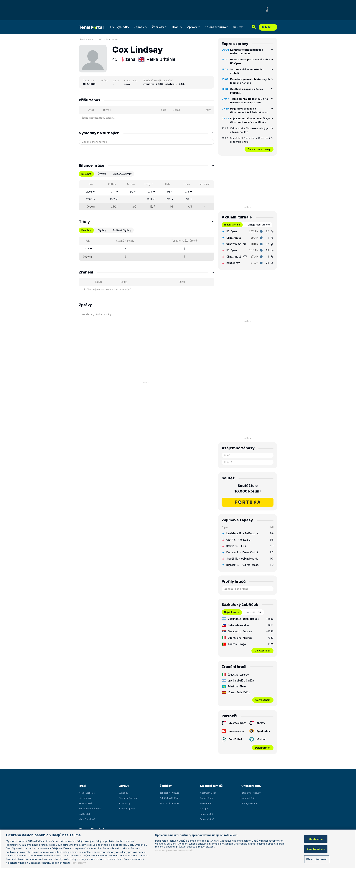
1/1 (187, 199)
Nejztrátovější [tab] (253, 612)
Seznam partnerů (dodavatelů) (174, 850)
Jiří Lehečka (85, 798)
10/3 (149, 199)
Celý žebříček (262, 650)
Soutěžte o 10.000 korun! (248, 488)
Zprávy (192, 27)
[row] (146, 191)
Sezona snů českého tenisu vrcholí (247, 71)
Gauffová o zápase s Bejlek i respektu (247, 90)
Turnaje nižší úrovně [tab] (258, 224)
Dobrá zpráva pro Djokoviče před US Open (250, 61)
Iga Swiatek (84, 814)
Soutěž (238, 27)
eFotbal (261, 739)
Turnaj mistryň (207, 819)
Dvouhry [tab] (86, 230)
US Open (204, 808)
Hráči (175, 27)
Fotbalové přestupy (250, 793)
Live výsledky (237, 722)
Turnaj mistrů (206, 814)
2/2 (131, 191)
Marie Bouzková (87, 819)
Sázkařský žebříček (169, 803)
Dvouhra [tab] (86, 173)
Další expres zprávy (259, 149)
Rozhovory (124, 803)
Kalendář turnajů (216, 27)
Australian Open (208, 793)
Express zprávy (127, 808)
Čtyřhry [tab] (102, 230)
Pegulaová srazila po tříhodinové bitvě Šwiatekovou (249, 110)
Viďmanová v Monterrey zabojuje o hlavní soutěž (249, 130)
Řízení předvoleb (316, 859)
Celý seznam (262, 699)
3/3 (187, 191)
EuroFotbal (235, 739)
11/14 (112, 191)
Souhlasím (316, 838)
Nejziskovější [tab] (231, 612)
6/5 (168, 191)
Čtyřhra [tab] (102, 173)
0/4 (150, 191)
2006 (89, 191)
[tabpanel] (146, 195)
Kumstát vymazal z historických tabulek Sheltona (250, 81)
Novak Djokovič (87, 793)
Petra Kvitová (85, 803)
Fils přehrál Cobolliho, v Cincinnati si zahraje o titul (250, 140)
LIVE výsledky (119, 27)
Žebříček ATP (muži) (169, 793)
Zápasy (139, 27)
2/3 (168, 199)
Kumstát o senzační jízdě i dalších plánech (246, 51)
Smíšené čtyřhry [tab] (122, 173)
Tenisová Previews (128, 798)
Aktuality (123, 793)
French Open (206, 798)
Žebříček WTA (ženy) (170, 798)
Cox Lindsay (112, 39)
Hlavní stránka (86, 39)
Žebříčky (158, 27)
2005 (89, 199)
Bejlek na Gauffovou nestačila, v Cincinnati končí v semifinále (250, 120)
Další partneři (262, 747)
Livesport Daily (248, 798)
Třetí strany (78, 862)
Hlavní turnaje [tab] (232, 224)
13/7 (112, 199)
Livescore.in (236, 730)
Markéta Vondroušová (90, 808)
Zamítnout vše (316, 849)
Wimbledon (206, 803)
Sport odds (263, 730)
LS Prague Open (248, 803)
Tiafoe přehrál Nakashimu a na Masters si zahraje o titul (249, 100)
